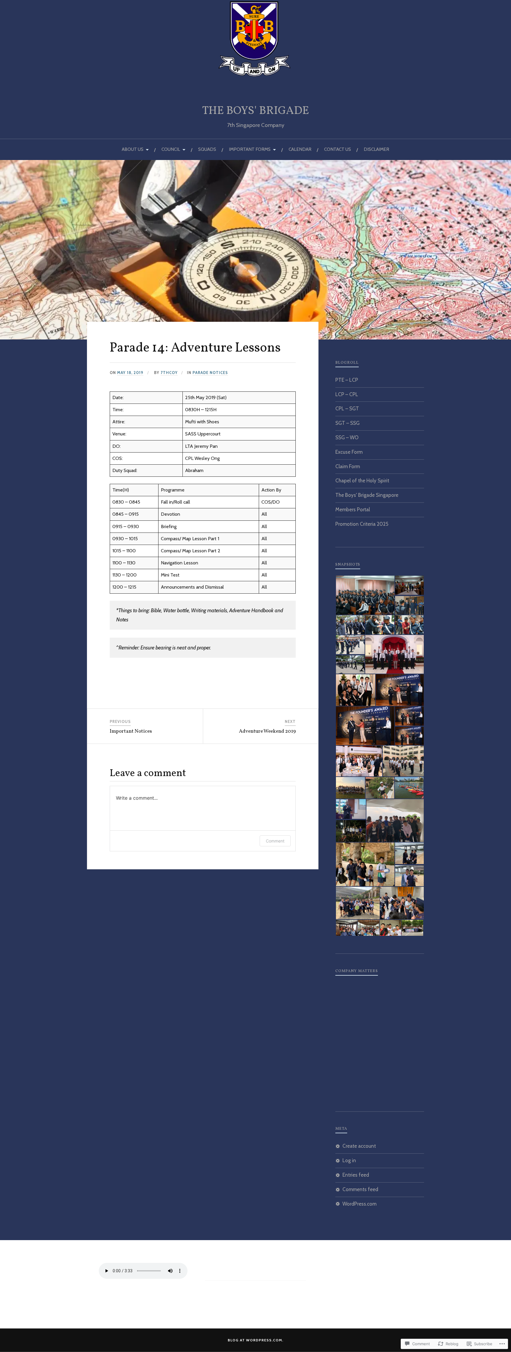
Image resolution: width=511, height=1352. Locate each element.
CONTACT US (337, 149)
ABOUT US (132, 149)
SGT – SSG (347, 423)
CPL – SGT (347, 409)
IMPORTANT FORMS (250, 149)
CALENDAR (300, 149)
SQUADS (207, 149)
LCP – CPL (346, 394)
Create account (359, 1146)
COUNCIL (170, 149)
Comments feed (360, 1189)
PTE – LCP (346, 380)
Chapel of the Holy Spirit (362, 481)
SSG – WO (346, 437)
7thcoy (169, 372)
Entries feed (355, 1175)
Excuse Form (349, 452)
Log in (349, 1160)
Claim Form (347, 466)
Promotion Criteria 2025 (361, 524)
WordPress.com (359, 1204)
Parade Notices (210, 372)
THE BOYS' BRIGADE (255, 111)
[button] (364, 595)
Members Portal (352, 509)
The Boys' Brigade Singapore (366, 495)
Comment (275, 840)
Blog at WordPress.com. (255, 1340)
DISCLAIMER (376, 149)
